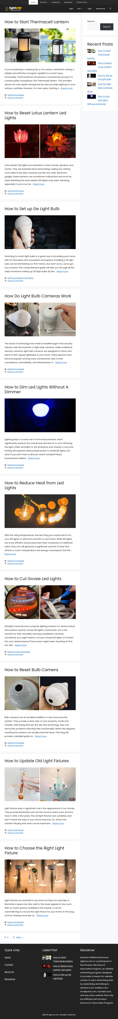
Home (33, 2)
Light (90, 8)
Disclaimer (68, 2)
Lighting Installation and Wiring (20, 278)
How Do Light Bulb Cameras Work (38, 296)
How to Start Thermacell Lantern (37, 22)
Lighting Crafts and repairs (18, 652)
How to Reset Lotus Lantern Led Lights (35, 115)
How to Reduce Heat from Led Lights (34, 485)
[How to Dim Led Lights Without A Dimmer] (91, 97)
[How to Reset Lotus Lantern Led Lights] (91, 64)
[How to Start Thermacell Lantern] (91, 51)
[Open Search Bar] (110, 9)
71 (14, 937)
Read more (66, 88)
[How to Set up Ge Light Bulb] (91, 76)
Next (20, 937)
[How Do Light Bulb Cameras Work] (91, 85)
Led (78, 8)
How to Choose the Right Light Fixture (34, 850)
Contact (9, 964)
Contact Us (56, 2)
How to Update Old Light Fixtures (37, 761)
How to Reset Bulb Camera (31, 670)
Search (90, 21)
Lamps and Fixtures (15, 191)
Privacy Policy (82, 2)
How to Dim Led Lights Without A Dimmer (36, 389)
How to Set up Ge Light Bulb (32, 209)
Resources (100, 8)
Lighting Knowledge (15, 95)
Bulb (71, 8)
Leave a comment (15, 97)
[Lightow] (13, 9)
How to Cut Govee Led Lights (33, 578)
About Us (43, 2)
